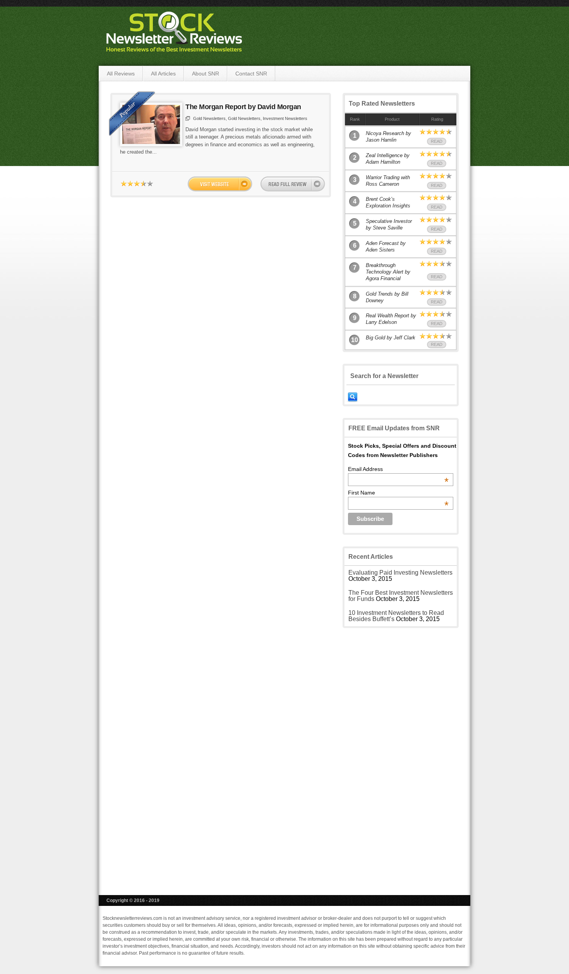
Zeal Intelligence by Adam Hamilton (388, 158)
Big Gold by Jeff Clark (390, 338)
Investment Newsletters (285, 118)
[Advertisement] (401, 756)
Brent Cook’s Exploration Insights (388, 202)
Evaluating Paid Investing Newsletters (400, 572)
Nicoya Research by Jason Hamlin (388, 136)
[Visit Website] (219, 184)
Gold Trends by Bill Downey (387, 297)
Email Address (398, 469)
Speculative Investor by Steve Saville (389, 224)
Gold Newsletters (209, 118)
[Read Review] (292, 184)
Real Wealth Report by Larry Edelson (391, 319)
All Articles (163, 73)
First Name (398, 493)
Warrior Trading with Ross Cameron (388, 181)
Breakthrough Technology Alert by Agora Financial (388, 271)
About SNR (205, 73)
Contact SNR (251, 73)
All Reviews (121, 73)
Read (436, 141)
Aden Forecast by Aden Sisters (386, 246)
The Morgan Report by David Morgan (243, 107)
